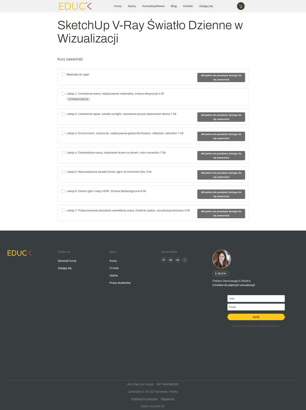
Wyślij (256, 316)
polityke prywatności (269, 326)
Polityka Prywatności (144, 399)
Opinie (113, 275)
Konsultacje (153, 6)
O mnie (114, 268)
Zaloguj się (206, 6)
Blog (174, 6)
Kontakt (188, 6)
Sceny (132, 6)
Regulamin (168, 399)
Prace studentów (120, 282)
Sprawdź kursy (67, 260)
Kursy (118, 6)
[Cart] (241, 6)
